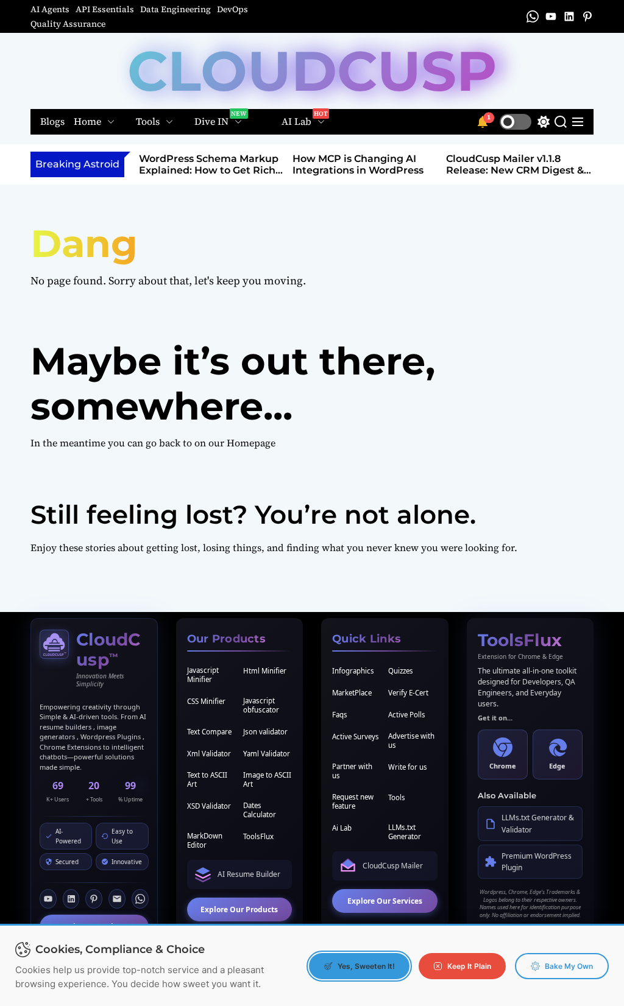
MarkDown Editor (204, 840)
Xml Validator (209, 753)
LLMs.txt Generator (404, 832)
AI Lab (296, 122)
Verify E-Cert (408, 692)
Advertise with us (411, 740)
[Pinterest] (93, 899)
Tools (148, 122)
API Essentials (105, 9)
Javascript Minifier (203, 675)
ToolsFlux (258, 836)
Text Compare (209, 731)
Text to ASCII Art (207, 779)
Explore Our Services (384, 901)
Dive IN (211, 122)
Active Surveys (355, 736)
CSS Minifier (206, 701)
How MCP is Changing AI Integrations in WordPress (358, 164)
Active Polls (406, 714)
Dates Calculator (259, 810)
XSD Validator (209, 806)
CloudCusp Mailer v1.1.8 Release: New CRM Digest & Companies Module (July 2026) (515, 176)
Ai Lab (342, 827)
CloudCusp (312, 71)
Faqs (339, 714)
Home (87, 122)
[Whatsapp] (140, 899)
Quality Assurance (67, 24)
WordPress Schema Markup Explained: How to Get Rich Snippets (208, 170)
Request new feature (353, 801)
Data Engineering (175, 9)
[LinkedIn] (71, 899)
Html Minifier (264, 670)
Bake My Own (569, 966)
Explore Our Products (239, 909)
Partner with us (352, 771)
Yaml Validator (266, 753)
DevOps (232, 9)
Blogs (52, 122)
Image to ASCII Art (267, 779)
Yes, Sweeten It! (366, 966)
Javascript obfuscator (261, 705)
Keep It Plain (469, 966)
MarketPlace (352, 692)
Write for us (407, 767)
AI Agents (49, 9)
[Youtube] (48, 899)
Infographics (353, 670)
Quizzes (400, 670)
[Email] (117, 899)
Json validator (265, 731)
